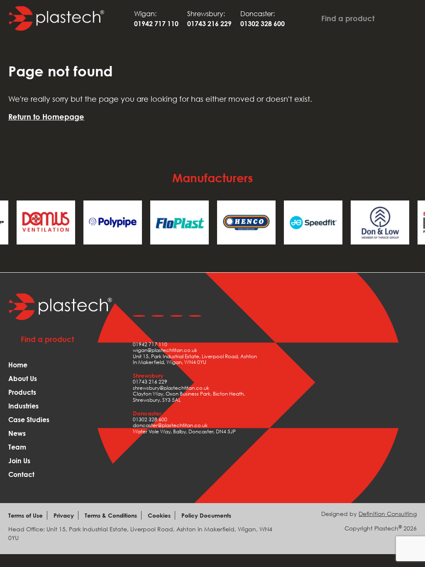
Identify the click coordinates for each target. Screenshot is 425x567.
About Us (22, 378)
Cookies (159, 515)
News (17, 433)
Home (17, 365)
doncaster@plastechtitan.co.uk (170, 425)
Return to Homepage (46, 116)
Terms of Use (25, 515)
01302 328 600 (150, 419)
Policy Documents (206, 515)
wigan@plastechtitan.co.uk (165, 350)
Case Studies (28, 419)
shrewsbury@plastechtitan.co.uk (171, 388)
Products (22, 392)
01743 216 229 (150, 382)
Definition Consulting (388, 513)
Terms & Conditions (111, 515)
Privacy (64, 515)
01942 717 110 (150, 344)
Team (17, 447)
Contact (21, 474)
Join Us (19, 461)
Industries (23, 406)
